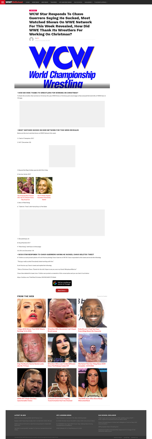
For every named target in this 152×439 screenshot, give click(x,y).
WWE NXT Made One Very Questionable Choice (27, 400)
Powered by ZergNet (102, 296)
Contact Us (134, 437)
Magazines (88, 2)
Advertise (126, 437)
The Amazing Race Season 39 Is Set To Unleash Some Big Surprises (25, 197)
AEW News (45, 2)
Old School (78, 2)
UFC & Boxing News (65, 2)
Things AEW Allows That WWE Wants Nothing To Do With (31, 330)
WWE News (35, 2)
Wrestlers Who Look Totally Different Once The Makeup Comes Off (61, 365)
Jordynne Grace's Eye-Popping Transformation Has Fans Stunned (60, 400)
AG (38, 38)
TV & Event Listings (100, 2)
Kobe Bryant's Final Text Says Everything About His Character (89, 330)
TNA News (54, 2)
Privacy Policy (118, 437)
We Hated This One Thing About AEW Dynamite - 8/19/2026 (92, 365)
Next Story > (62, 290)
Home (28, 2)
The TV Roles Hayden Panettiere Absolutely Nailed (44, 197)
